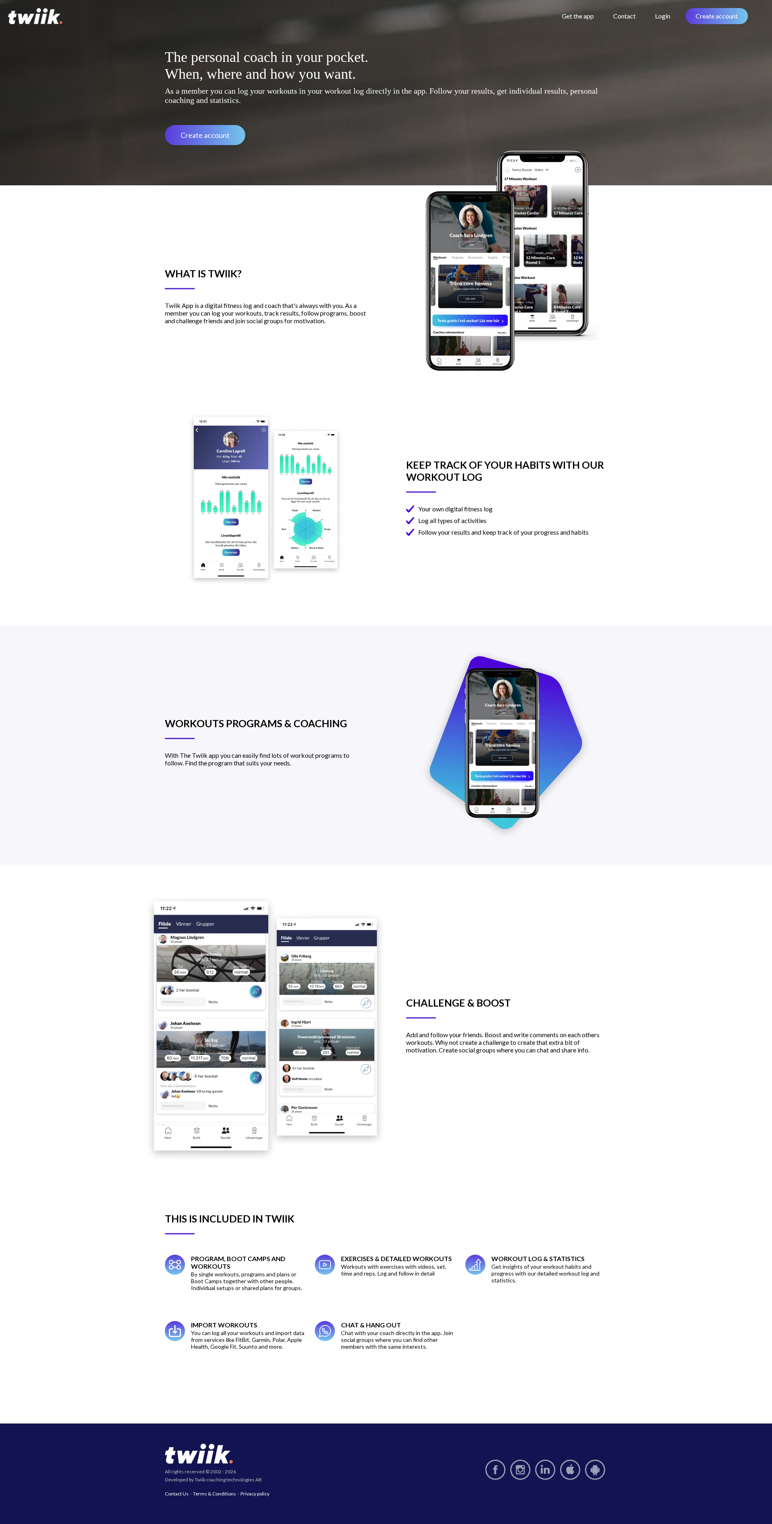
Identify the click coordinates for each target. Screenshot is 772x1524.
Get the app (578, 16)
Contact (624, 16)
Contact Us (177, 1494)
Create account (717, 16)
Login (662, 16)
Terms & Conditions (214, 1494)
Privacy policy (254, 1494)
